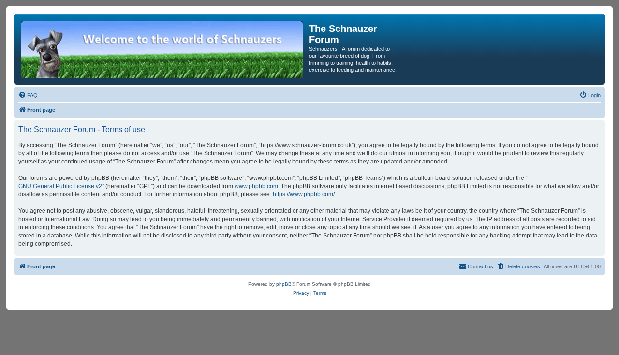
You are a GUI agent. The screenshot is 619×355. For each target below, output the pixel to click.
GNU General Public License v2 (60, 186)
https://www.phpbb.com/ (304, 194)
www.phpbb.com (256, 186)
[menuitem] (28, 95)
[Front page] (162, 49)
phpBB (284, 284)
